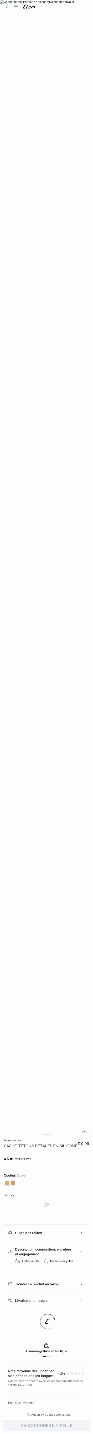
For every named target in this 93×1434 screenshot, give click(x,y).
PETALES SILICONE (12, 1140)
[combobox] (46, 1205)
